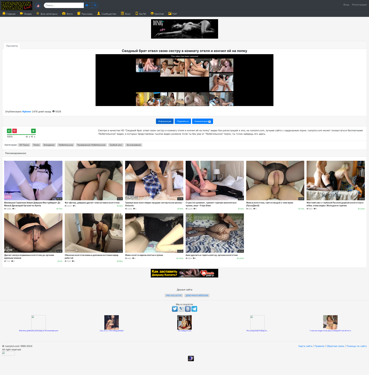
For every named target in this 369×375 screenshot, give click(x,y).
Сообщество (108, 14)
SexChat (159, 14)
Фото (69, 14)
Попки (36, 145)
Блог (127, 14)
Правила (319, 346)
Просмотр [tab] (12, 45)
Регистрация (359, 4)
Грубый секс (116, 145)
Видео (28, 14)
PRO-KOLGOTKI (173, 295)
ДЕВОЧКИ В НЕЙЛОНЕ (197, 295)
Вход (346, 4)
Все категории (49, 14)
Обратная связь (335, 346)
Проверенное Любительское (91, 145)
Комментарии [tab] (202, 121)
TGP (174, 14)
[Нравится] (9, 131)
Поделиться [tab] (183, 121)
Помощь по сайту (357, 346)
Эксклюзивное (134, 145)
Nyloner (26, 111)
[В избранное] (33, 131)
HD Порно (24, 145)
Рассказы (87, 14)
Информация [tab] (164, 121)
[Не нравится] (14, 131)
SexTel (142, 14)
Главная (10, 14)
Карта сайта (305, 346)
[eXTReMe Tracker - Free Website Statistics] (191, 358)
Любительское (66, 145)
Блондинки (49, 145)
